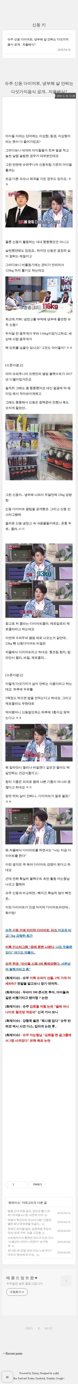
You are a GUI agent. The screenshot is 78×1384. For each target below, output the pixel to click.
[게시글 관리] (23, 1185)
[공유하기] (17, 1185)
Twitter (30, 1378)
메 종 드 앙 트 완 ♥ (21, 1278)
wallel (56, 1373)
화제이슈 (14, 1202)
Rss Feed (18, 1378)
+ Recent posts (12, 1353)
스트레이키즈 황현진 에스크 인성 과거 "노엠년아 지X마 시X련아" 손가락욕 (30, 1241)
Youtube (50, 1378)
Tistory (35, 1373)
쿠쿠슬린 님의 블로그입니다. (24, 1283)
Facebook (40, 1378)
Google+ (60, 1378)
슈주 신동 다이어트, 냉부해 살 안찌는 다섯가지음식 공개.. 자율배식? (38, 42)
